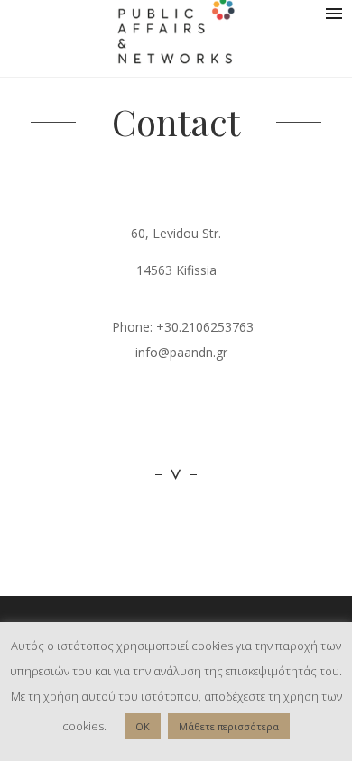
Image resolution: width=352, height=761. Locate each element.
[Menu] (334, 14)
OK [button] (142, 726)
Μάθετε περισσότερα (229, 726)
